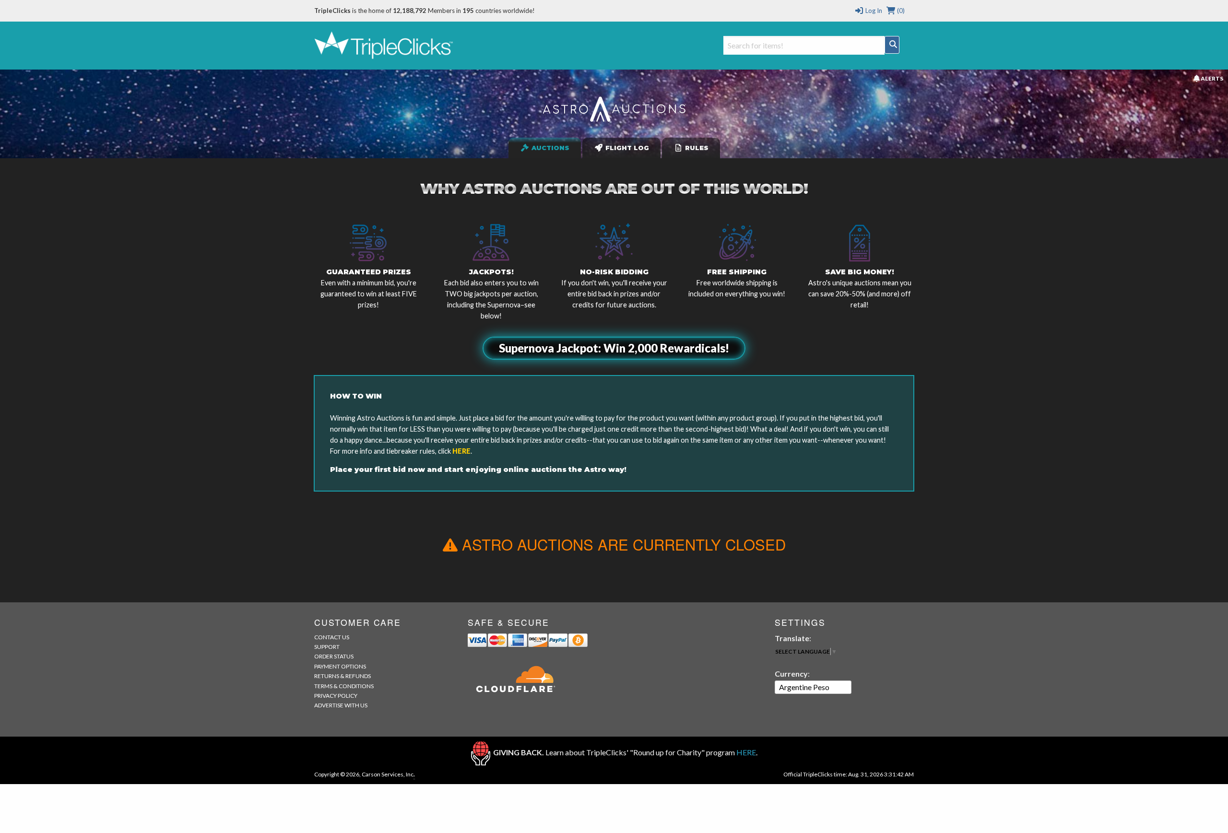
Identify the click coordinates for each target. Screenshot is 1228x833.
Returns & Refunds (342, 676)
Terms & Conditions (344, 686)
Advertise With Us (340, 705)
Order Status (334, 656)
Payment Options (340, 666)
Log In (873, 10)
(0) (900, 10)
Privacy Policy (335, 695)
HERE (461, 451)
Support (327, 646)
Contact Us (331, 637)
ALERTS (1211, 78)
